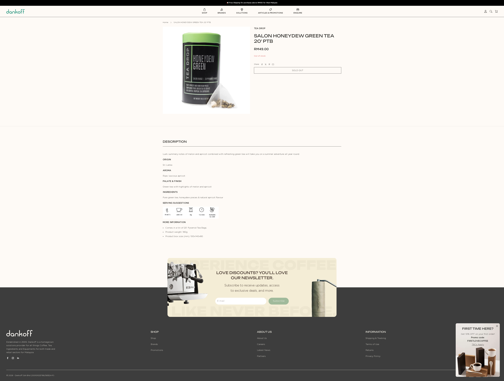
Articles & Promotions (270, 13)
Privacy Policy (373, 356)
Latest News (263, 350)
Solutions (242, 13)
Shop (204, 13)
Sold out (297, 70)
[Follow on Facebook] (7, 358)
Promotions (157, 350)
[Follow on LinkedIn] (18, 358)
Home (165, 22)
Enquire (297, 13)
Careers (261, 344)
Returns (370, 350)
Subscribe (279, 301)
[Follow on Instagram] (13, 358)
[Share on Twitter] (266, 64)
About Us (262, 338)
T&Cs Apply (478, 344)
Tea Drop (259, 28)
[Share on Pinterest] (269, 64)
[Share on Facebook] (262, 64)
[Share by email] (273, 64)
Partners (261, 356)
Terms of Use (372, 344)
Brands (222, 13)
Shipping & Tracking (376, 338)
